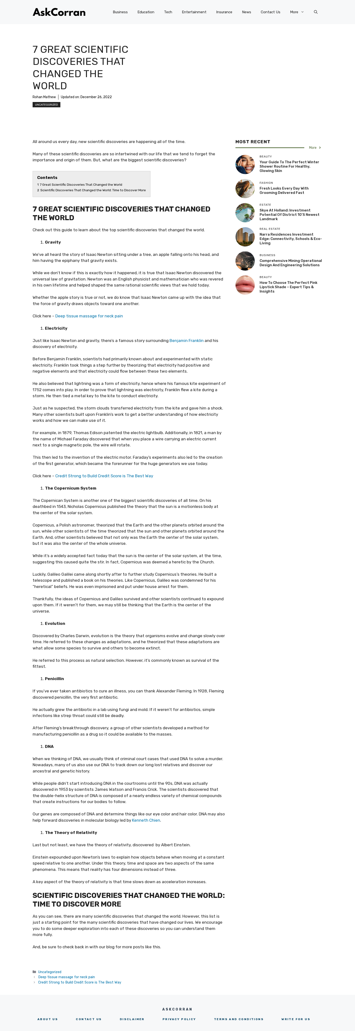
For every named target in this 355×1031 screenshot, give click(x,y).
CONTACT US (89, 1019)
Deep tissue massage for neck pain (89, 316)
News (246, 12)
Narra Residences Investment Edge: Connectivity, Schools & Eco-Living (291, 238)
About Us (47, 1019)
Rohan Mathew (44, 97)
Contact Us (270, 12)
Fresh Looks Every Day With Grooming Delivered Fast (284, 190)
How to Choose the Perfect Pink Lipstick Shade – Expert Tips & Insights (288, 287)
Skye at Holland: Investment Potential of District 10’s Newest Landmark (290, 214)
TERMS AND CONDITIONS (239, 1019)
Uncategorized (46, 104)
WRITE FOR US (296, 1019)
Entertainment (194, 12)
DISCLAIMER (132, 1019)
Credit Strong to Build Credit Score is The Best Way (104, 475)
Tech (168, 12)
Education (145, 12)
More (294, 12)
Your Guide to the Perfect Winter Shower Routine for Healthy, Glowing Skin (289, 166)
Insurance (224, 12)
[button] (315, 12)
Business (120, 12)
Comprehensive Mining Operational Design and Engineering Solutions (291, 263)
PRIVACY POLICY (179, 1019)
